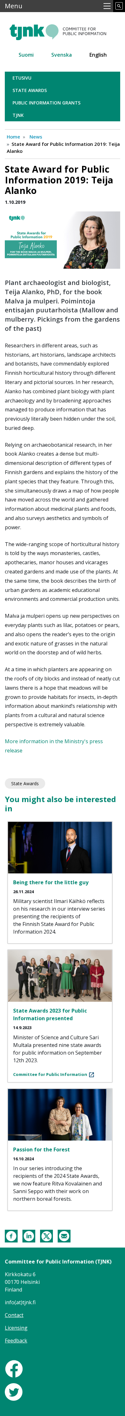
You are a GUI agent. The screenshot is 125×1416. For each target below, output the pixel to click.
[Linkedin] (28, 1235)
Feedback (16, 1340)
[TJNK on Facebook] (14, 1368)
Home (13, 136)
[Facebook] (11, 1235)
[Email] (64, 1235)
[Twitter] (46, 1235)
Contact (14, 1315)
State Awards (30, 90)
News (35, 136)
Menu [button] (13, 6)
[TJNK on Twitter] (13, 1391)
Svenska (61, 54)
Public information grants (46, 103)
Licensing (16, 1327)
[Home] (62, 29)
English (98, 54)
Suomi (26, 54)
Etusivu (22, 78)
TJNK (18, 115)
